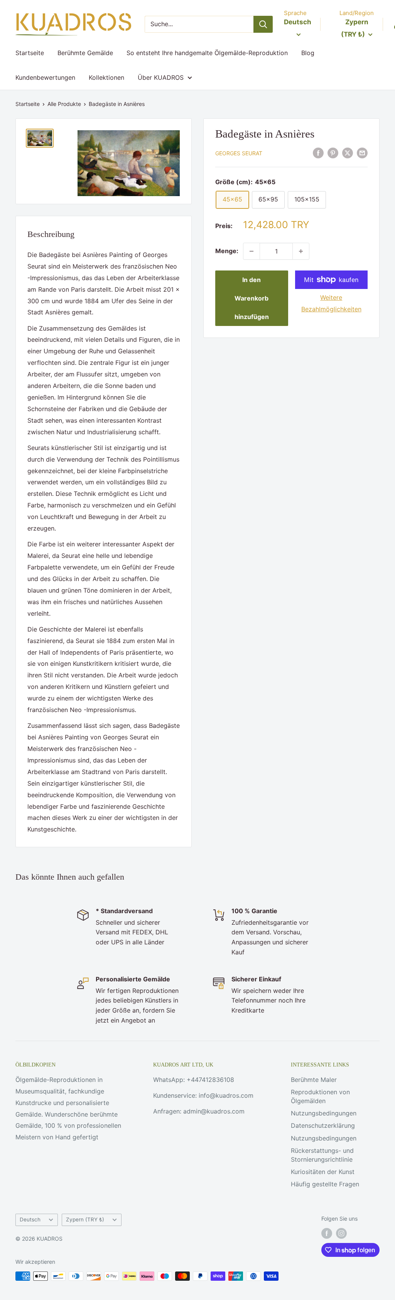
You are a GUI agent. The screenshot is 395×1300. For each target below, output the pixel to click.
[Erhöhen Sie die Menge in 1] (301, 251)
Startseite (29, 53)
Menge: (226, 251)
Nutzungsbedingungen (323, 1113)
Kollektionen (106, 77)
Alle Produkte (64, 104)
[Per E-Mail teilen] (362, 152)
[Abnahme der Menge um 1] (251, 251)
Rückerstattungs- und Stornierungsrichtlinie (322, 1155)
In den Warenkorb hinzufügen (252, 298)
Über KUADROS (161, 77)
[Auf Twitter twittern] (347, 152)
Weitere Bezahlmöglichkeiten (331, 303)
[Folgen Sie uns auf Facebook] (326, 1233)
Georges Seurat (238, 153)
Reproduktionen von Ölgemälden (320, 1096)
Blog (307, 53)
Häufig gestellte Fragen (325, 1184)
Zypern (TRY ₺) (85, 1219)
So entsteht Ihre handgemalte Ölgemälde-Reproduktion (207, 53)
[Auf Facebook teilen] (318, 152)
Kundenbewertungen (45, 77)
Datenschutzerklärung (323, 1125)
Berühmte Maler (314, 1079)
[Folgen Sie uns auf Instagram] (341, 1233)
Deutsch (30, 1219)
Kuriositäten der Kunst (322, 1172)
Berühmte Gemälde (85, 53)
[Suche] (263, 24)
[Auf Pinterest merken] (332, 152)
